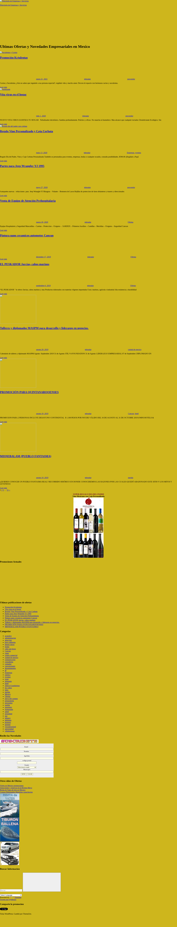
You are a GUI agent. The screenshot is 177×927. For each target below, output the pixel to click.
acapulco (8, 636)
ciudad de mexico (134, 349)
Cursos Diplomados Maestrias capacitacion (16, 792)
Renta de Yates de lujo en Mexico (12, 790)
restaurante (9, 709)
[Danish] (15, 893)
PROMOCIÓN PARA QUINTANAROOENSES (29, 392)
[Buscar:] (11, 890)
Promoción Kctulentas (14, 57)
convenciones (10, 666)
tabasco (7, 718)
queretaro (8, 707)
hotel (137, 414)
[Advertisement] (88, 25)
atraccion (8, 640)
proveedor (131, 79)
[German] (7, 893)
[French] (10, 893)
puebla (7, 705)
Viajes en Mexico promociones (11, 786)
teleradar (87, 79)
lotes (6, 690)
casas (7, 653)
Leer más (3, 87)
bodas (7, 647)
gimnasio (8, 681)
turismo (7, 725)
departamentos (10, 668)
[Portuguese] (13, 893)
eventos (138, 153)
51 (8, 490)
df (5, 670)
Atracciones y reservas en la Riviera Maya (16, 788)
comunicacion (10, 660)
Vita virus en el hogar (13, 94)
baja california (10, 642)
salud (7, 712)
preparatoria (9, 701)
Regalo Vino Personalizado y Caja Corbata (26, 131)
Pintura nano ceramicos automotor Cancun (26, 235)
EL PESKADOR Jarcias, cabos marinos (24, 264)
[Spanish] (4, 893)
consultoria (9, 662)
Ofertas (130, 222)
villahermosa (9, 731)
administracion (10, 638)
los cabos (8, 688)
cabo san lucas (10, 649)
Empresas (130, 153)
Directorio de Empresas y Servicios (13, 5)
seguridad (8, 714)
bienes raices (9, 645)
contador (8, 664)
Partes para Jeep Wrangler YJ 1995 (22, 166)
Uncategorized (10, 727)
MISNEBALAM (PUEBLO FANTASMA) (25, 456)
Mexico (8, 694)
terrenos (8, 722)
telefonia (8, 720)
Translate (17, 897)
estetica (7, 675)
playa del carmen (11, 699)
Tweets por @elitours (8, 900)
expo (7, 679)
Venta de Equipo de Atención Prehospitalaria (28, 200)
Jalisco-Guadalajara (12, 686)
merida (130, 478)
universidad (9, 729)
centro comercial (11, 655)
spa (6, 716)
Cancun (131, 414)
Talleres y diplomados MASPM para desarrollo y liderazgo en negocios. (44, 328)
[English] (1, 893)
